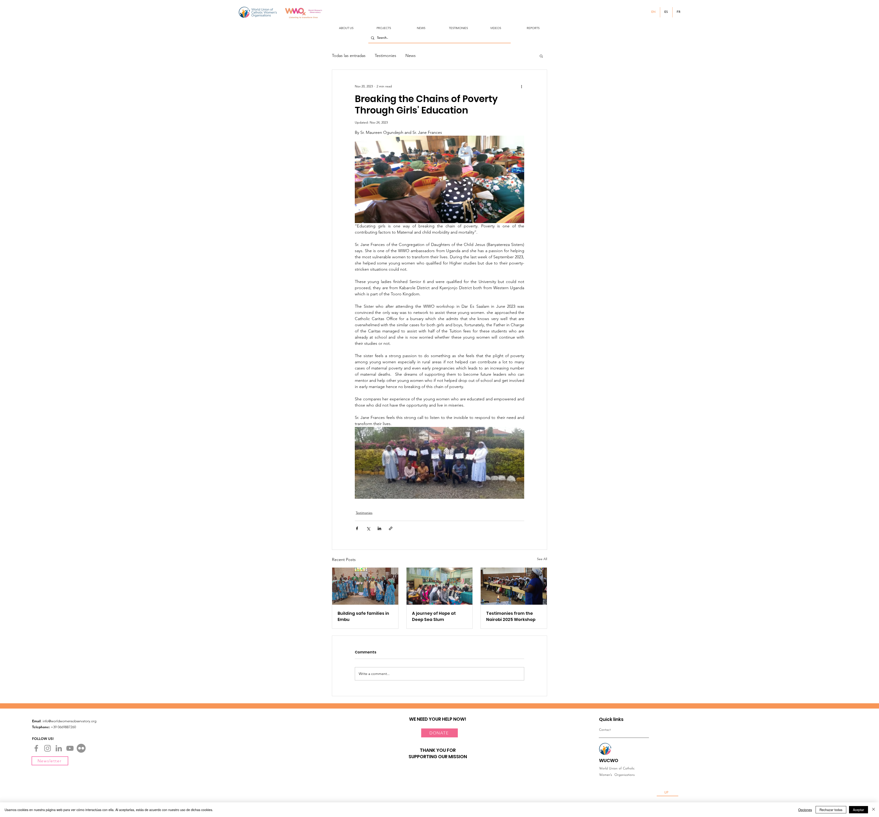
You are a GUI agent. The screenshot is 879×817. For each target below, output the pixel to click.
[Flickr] (81, 748)
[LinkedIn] (58, 748)
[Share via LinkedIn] (379, 528)
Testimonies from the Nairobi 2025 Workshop (510, 616)
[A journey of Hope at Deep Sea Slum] (440, 586)
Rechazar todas (830, 809)
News (410, 55)
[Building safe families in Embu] (365, 586)
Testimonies (385, 55)
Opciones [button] (805, 809)
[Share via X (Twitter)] (368, 528)
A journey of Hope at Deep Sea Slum (434, 616)
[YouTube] (69, 748)
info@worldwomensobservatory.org (69, 721)
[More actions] (521, 86)
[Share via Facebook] (357, 528)
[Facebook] (36, 748)
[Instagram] (47, 748)
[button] (346, 26)
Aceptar (858, 809)
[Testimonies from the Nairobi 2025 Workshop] (514, 586)
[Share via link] (390, 528)
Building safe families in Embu (363, 616)
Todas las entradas (349, 55)
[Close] (873, 809)
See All (542, 559)
